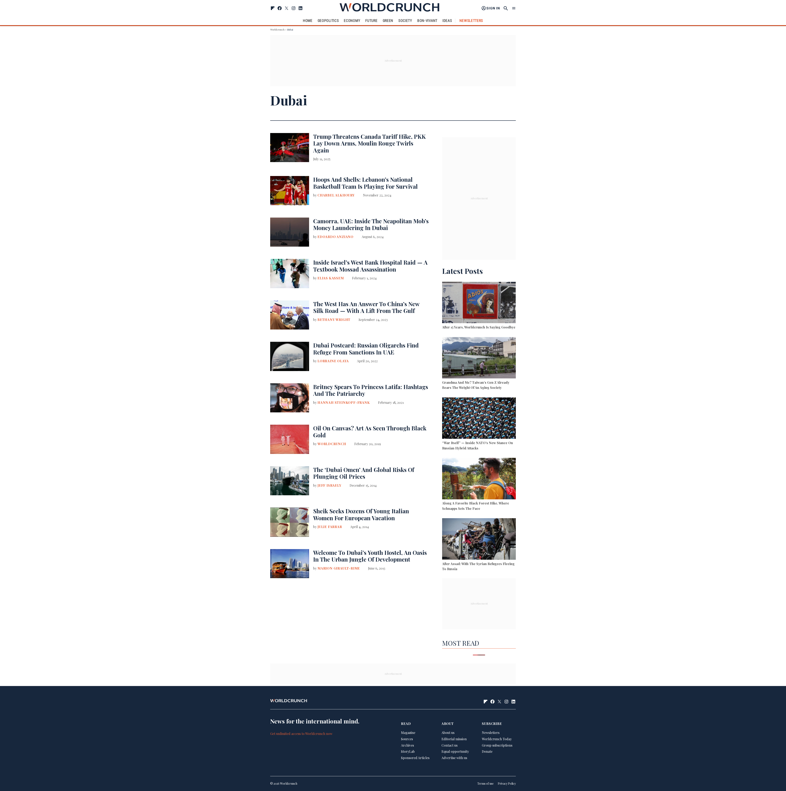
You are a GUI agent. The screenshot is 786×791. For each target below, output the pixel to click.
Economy (352, 20)
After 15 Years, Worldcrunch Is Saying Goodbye (478, 327)
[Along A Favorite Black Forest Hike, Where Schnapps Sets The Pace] (479, 479)
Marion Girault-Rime (338, 568)
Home (308, 20)
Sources (407, 739)
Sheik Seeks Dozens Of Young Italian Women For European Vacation (361, 514)
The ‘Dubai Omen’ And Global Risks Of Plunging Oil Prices (363, 473)
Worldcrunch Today (497, 739)
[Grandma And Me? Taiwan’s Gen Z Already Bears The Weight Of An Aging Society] (479, 358)
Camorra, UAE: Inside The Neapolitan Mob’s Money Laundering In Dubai (371, 224)
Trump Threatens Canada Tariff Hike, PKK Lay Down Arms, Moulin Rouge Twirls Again (369, 143)
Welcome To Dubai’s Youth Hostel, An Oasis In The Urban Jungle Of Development (370, 556)
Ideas (447, 20)
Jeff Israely (329, 485)
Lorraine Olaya (333, 361)
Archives (407, 745)
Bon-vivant (427, 20)
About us (448, 732)
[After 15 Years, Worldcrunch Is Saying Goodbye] (479, 303)
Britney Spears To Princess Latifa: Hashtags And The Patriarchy (370, 390)
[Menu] (514, 8)
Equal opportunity (455, 751)
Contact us (449, 745)
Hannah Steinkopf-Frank (343, 402)
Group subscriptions (497, 745)
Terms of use (485, 783)
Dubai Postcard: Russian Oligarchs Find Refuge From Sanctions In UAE (366, 348)
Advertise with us (454, 758)
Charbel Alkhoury (336, 195)
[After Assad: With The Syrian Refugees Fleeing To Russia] (479, 539)
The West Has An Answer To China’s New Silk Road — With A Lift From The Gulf (366, 307)
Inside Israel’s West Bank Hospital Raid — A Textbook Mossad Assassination (370, 265)
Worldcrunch (277, 29)
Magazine (408, 732)
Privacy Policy (507, 783)
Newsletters (471, 20)
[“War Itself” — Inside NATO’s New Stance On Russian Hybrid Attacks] (479, 418)
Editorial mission (454, 739)
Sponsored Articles (415, 758)
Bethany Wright (333, 319)
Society (405, 20)
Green (388, 20)
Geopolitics (328, 20)
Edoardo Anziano (335, 237)
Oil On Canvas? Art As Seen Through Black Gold (369, 431)
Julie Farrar (329, 527)
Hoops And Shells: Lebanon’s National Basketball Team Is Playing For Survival (365, 183)
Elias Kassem (330, 278)
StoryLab (408, 751)
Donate (487, 751)
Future (371, 20)
